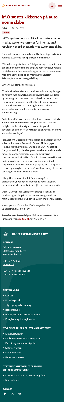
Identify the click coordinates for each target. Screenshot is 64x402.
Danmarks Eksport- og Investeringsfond (25, 375)
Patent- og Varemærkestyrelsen (21, 343)
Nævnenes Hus (13, 352)
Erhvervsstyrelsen (14, 333)
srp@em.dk (23, 218)
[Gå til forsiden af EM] (16, 6)
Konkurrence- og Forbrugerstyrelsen (23, 338)
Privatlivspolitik (12, 300)
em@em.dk (8, 264)
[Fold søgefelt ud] (52, 5)
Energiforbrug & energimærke (20, 319)
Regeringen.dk (12, 309)
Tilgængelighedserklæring (18, 305)
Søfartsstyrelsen (13, 347)
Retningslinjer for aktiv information (22, 314)
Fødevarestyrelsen (14, 357)
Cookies (9, 295)
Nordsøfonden (12, 380)
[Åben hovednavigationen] (61, 6)
